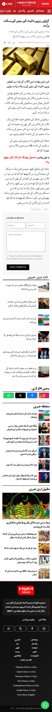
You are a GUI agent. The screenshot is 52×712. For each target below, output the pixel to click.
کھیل (17, 647)
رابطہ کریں (42, 619)
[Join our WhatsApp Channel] (45, 705)
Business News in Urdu (26, 676)
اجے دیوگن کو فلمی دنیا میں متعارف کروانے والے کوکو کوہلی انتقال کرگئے (21, 304)
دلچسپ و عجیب (26, 659)
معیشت (34, 647)
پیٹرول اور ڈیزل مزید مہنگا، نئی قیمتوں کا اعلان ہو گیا (20, 337)
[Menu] (49, 12)
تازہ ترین (30, 11)
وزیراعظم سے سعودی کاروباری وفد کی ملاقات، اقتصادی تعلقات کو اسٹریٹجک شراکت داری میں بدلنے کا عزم (20, 372)
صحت (17, 651)
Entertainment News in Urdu (26, 685)
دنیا (14, 11)
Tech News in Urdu (26, 681)
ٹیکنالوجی (17, 655)
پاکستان (21, 11)
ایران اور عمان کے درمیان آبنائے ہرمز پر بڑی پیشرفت (19, 320)
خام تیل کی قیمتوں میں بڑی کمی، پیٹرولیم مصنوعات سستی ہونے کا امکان (19, 354)
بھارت (45, 209)
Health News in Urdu (26, 690)
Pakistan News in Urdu (26, 667)
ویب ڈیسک (45, 42)
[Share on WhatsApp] (14, 43)
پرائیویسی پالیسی (28, 619)
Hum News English (26, 695)
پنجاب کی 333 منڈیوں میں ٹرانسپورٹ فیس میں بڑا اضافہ (21, 287)
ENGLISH (45, 3)
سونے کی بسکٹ (35, 209)
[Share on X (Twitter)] (9, 43)
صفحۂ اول (40, 11)
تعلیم (34, 651)
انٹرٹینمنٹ (35, 655)
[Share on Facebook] (5, 43)
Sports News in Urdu (26, 672)
